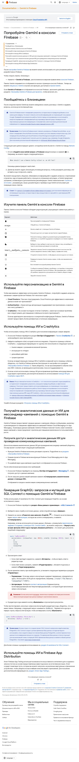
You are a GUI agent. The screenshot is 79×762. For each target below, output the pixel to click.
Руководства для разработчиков (12, 705)
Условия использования (9, 753)
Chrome (4, 736)
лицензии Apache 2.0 (30, 689)
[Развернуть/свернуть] (16, 43)
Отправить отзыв (67, 33)
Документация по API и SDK (11, 708)
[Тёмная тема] (70, 158)
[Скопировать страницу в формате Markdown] (26, 37)
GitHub (4, 717)
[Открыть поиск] (51, 2)
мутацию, (24, 517)
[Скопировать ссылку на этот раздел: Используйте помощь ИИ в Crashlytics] (61, 327)
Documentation (9, 8)
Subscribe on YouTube (34, 717)
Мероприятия (32, 720)
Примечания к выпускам (60, 714)
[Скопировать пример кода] (73, 158)
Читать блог (31, 708)
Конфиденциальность (26, 753)
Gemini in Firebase (28, 8)
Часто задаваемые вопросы (62, 720)
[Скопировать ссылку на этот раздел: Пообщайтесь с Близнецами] (47, 100)
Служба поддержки (59, 705)
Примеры (5, 711)
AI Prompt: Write (53, 140)
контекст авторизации (39, 584)
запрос (15, 517)
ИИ (37, 27)
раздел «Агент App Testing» (39, 671)
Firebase (6, 27)
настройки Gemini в (19, 70)
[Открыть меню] (3, 2)
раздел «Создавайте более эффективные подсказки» (34, 190)
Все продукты (6, 745)
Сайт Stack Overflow (59, 708)
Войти (75, 2)
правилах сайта (61, 689)
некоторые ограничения (32, 640)
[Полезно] (70, 27)
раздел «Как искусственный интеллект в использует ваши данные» (36, 395)
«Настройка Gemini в (18, 366)
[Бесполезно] (73, 27)
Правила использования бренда (63, 717)
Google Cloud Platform (9, 742)
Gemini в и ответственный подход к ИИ (37, 124)
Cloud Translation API (40, 20)
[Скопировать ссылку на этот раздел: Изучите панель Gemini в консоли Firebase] (67, 205)
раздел (54, 645)
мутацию (36, 594)
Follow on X (31, 714)
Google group (57, 711)
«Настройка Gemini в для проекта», (26, 92)
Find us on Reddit (33, 711)
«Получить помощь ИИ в (36, 403)
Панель (63, 336)
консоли (67, 80)
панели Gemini (55, 86)
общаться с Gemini (16, 86)
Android (4, 733)
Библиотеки (6, 714)
